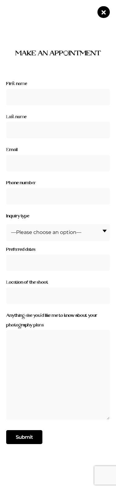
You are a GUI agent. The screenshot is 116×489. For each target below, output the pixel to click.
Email (12, 150)
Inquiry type (17, 216)
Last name (16, 117)
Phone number (21, 183)
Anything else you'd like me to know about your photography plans (51, 320)
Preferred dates (21, 249)
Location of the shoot (27, 282)
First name (16, 84)
